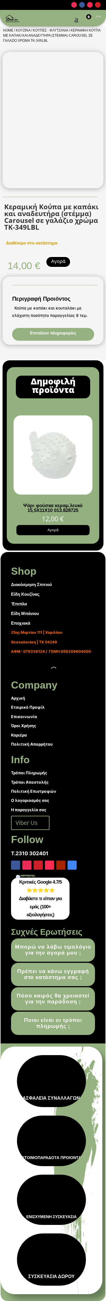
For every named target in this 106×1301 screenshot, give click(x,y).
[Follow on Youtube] (60, 865)
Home (8, 30)
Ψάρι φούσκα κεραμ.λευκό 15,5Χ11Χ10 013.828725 (53, 508)
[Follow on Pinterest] (98, 5)
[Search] (93, 18)
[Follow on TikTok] (90, 5)
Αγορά (58, 261)
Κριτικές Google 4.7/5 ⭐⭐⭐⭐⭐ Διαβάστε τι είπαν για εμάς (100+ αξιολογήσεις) (40, 898)
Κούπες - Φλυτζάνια (50, 30)
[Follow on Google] (72, 865)
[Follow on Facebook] (82, 5)
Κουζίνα (23, 30)
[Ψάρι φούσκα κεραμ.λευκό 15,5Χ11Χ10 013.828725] (53, 493)
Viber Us (27, 823)
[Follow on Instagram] (74, 5)
